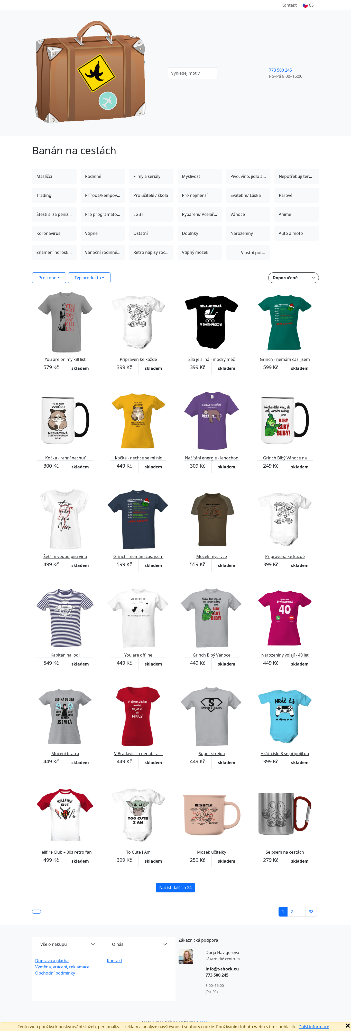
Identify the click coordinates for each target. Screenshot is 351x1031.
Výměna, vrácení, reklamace (62, 967)
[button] (308, 5)
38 (311, 911)
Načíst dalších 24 (175, 887)
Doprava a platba (52, 960)
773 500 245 (280, 70)
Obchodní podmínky (55, 973)
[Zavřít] (348, 1026)
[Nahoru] (36, 912)
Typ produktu (88, 278)
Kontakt (289, 5)
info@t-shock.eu (222, 969)
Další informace (314, 1026)
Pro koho (48, 278)
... (300, 911)
